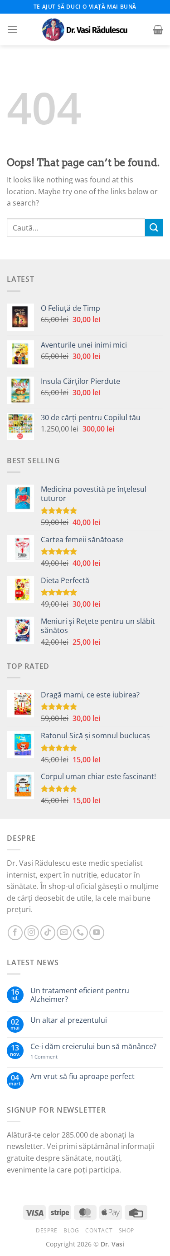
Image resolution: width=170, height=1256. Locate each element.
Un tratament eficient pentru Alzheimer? (79, 995)
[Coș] (158, 29)
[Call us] (80, 932)
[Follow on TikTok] (47, 932)
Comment (44, 1057)
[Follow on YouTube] (96, 932)
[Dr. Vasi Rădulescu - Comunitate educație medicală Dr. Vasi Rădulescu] (85, 29)
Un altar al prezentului (68, 1020)
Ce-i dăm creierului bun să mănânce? (93, 1046)
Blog (71, 1230)
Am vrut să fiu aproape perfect (82, 1076)
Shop (126, 1230)
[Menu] (12, 29)
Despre (47, 1230)
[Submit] (154, 227)
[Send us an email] (64, 932)
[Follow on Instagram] (31, 932)
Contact (98, 1230)
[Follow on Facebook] (15, 932)
